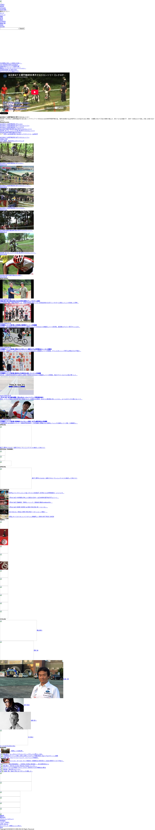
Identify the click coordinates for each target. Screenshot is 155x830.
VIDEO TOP (4, 139)
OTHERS (3, 21)
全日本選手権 (11, 134)
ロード (2, 13)
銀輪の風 (2, 23)
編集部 (2, 815)
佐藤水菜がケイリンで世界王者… (10, 66)
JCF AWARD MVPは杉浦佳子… (10, 65)
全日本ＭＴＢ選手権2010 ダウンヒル (11, 124)
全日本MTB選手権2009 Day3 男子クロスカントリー (16, 129)
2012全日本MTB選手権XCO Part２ (10, 132)
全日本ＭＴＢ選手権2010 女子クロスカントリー (14, 125)
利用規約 (2, 820)
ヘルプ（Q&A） (5, 822)
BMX (1, 20)
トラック (2, 15)
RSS (1, 827)
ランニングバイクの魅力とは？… (10, 71)
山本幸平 (35, 134)
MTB (1, 18)
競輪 (1, 16)
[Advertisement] (77, 46)
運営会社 (2, 817)
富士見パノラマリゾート (24, 134)
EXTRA (2, 26)
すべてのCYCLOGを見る (7, 746)
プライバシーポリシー (7, 819)
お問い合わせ (4, 824)
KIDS (1, 25)
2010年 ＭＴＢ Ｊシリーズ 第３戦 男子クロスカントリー (17, 130)
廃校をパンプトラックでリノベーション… (13, 68)
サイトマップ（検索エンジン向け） (11, 826)
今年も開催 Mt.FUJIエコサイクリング (12, 141)
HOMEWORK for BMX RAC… (9, 70)
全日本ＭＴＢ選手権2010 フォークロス (12, 127)
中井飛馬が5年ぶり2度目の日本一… (11, 63)
